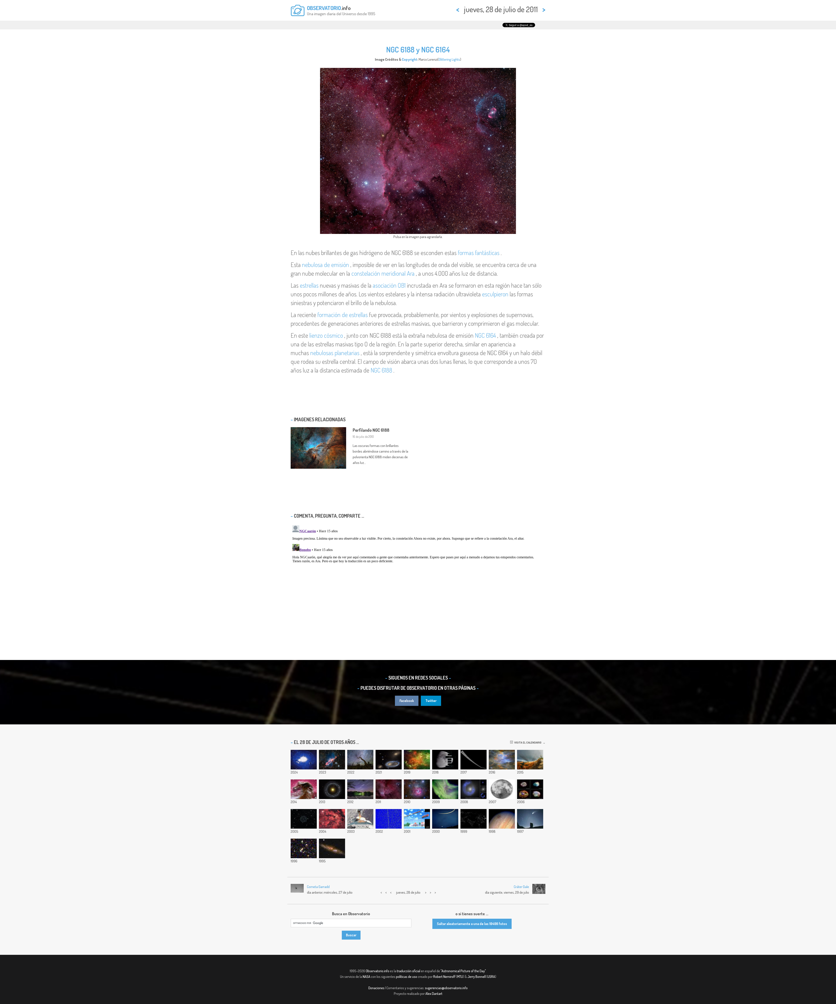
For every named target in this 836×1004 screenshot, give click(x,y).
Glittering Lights (449, 59)
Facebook (406, 700)
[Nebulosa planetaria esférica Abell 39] (304, 819)
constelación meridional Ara (383, 273)
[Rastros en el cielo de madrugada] (360, 789)
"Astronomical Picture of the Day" (463, 971)
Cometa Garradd (318, 887)
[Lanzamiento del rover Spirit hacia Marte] (360, 819)
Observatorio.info (377, 971)
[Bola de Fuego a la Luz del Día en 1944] (417, 819)
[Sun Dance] (304, 759)
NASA (366, 976)
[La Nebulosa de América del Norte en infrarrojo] (417, 759)
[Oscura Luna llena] (502, 789)
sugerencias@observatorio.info (446, 988)
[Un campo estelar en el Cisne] (332, 819)
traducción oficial (408, 971)
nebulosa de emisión (325, 265)
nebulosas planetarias (334, 353)
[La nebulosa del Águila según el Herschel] (502, 759)
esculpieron (495, 294)
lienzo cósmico (326, 335)
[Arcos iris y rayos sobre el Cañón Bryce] (530, 759)
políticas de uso (406, 976)
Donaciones (376, 988)
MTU (460, 976)
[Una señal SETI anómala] (389, 819)
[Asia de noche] (473, 819)
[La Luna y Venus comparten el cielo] (445, 819)
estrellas (309, 285)
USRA (491, 976)
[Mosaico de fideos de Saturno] (473, 759)
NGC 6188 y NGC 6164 (418, 49)
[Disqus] (418, 578)
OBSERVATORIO (324, 7)
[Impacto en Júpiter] (502, 819)
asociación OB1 (389, 285)
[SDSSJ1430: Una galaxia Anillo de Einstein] (473, 789)
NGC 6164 (485, 335)
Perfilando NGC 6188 (371, 430)
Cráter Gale (521, 887)
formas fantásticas (478, 253)
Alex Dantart (433, 993)
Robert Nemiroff (444, 976)
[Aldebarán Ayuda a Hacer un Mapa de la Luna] (530, 819)
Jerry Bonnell (476, 976)
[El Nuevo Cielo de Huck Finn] (304, 848)
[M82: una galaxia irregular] (332, 848)
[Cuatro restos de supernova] (530, 789)
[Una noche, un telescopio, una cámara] (445, 759)
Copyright (409, 59)
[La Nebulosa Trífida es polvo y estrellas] (417, 789)
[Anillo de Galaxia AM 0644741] (389, 759)
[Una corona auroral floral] (445, 789)
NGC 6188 (381, 370)
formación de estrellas (342, 315)
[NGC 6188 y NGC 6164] (389, 789)
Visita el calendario (527, 742)
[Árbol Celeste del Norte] (360, 759)
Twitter (431, 700)
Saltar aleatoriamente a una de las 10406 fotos (472, 924)
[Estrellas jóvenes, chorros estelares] (332, 759)
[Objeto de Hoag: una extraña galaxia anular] (332, 789)
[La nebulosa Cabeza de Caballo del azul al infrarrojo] (304, 789)
